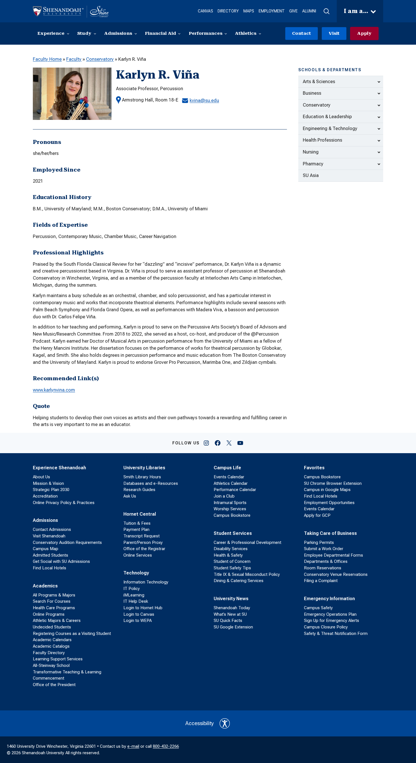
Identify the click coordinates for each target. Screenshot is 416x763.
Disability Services (231, 548)
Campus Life (227, 467)
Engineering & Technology (330, 128)
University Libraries (144, 467)
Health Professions (322, 140)
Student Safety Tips (232, 567)
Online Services (137, 555)
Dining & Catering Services (238, 580)
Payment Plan (136, 529)
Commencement (48, 678)
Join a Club (224, 496)
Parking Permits (319, 542)
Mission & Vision (48, 483)
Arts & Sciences (319, 81)
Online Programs (49, 614)
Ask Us (129, 496)
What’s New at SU (230, 614)
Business (312, 93)
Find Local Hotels (49, 567)
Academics (45, 586)
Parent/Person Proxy (143, 542)
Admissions (45, 520)
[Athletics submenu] (260, 33)
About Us (41, 476)
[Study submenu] (95, 33)
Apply (364, 33)
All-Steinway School (51, 665)
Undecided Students (52, 627)
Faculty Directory (49, 652)
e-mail (133, 746)
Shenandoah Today (232, 607)
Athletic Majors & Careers (57, 620)
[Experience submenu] (68, 33)
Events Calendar (229, 476)
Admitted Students (50, 555)
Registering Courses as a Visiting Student (72, 633)
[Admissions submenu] (135, 33)
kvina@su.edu (204, 100)
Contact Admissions (52, 529)
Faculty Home (47, 59)
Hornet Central (139, 514)
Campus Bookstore (232, 515)
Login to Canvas (138, 614)
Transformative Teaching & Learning (67, 672)
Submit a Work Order (323, 548)
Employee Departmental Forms (333, 555)
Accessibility (199, 723)
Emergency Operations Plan (330, 614)
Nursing (311, 152)
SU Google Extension (233, 627)
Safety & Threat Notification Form (336, 633)
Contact (301, 33)
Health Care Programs (54, 607)
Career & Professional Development (247, 542)
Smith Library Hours (142, 476)
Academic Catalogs (51, 646)
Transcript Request (141, 536)
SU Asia (311, 175)
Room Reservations (322, 567)
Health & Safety (228, 555)
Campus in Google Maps (327, 489)
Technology (136, 573)
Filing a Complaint (321, 580)
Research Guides (139, 489)
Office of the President (54, 684)
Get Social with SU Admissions (61, 561)
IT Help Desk (135, 601)
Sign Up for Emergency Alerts (331, 620)
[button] (326, 11)
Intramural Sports (230, 502)
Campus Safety (318, 607)
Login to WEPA (137, 620)
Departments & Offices (326, 561)
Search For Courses (51, 601)
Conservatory (100, 59)
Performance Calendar (235, 489)
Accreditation (45, 496)
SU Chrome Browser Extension (333, 483)
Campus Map (45, 548)
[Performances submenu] (225, 33)
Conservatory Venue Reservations (336, 574)
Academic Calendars (52, 639)
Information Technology (145, 582)
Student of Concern (232, 561)
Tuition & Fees (137, 523)
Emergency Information (329, 598)
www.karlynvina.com (54, 390)
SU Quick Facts (228, 620)
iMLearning (133, 595)
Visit (334, 33)
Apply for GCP (317, 515)
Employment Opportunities (329, 502)
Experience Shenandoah (59, 467)
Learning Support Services (58, 659)
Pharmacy (313, 164)
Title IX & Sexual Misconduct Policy (247, 574)
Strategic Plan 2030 (51, 489)
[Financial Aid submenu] (179, 33)
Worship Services (230, 508)
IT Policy (131, 588)
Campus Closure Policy (326, 627)
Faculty (74, 59)
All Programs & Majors (54, 595)
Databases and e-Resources (150, 483)
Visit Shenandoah (49, 536)
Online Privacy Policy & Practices (64, 502)
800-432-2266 (166, 746)
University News (231, 598)
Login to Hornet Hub (142, 607)
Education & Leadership (327, 116)
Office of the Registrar (144, 548)
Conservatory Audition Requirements (67, 542)
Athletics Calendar (231, 483)
